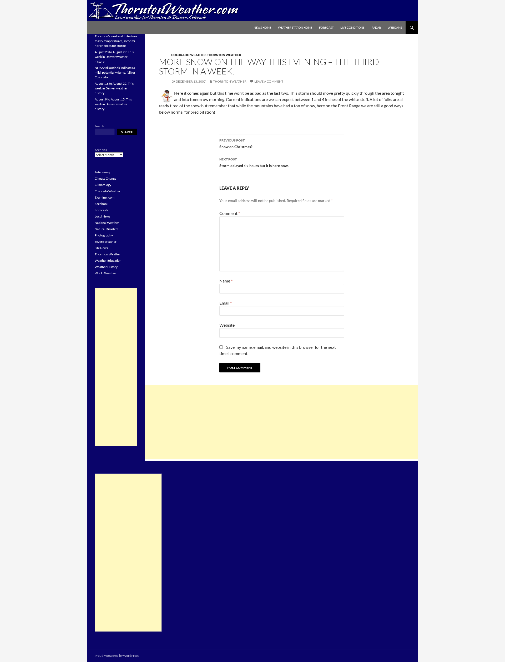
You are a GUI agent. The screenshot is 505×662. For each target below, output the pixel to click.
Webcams (395, 27)
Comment (229, 213)
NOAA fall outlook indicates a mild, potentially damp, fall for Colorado (115, 72)
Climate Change (105, 178)
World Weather (105, 273)
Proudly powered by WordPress (117, 656)
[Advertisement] (281, 422)
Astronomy (102, 172)
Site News (101, 248)
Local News (102, 216)
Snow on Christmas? (235, 143)
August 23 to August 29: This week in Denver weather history (114, 56)
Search (99, 126)
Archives (101, 150)
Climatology (103, 185)
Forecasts (101, 210)
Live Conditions (352, 27)
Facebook (101, 204)
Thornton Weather (224, 55)
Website (227, 324)
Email (225, 302)
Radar (376, 27)
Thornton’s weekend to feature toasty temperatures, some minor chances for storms (116, 41)
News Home (262, 27)
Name (226, 280)
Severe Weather (106, 242)
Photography (104, 235)
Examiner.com (104, 197)
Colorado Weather (188, 55)
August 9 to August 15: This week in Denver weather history (113, 104)
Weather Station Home (295, 27)
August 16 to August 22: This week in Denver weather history (114, 88)
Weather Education (108, 260)
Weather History (106, 267)
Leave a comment (268, 81)
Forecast (326, 27)
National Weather (107, 223)
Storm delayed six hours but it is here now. (254, 162)
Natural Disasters (106, 229)
